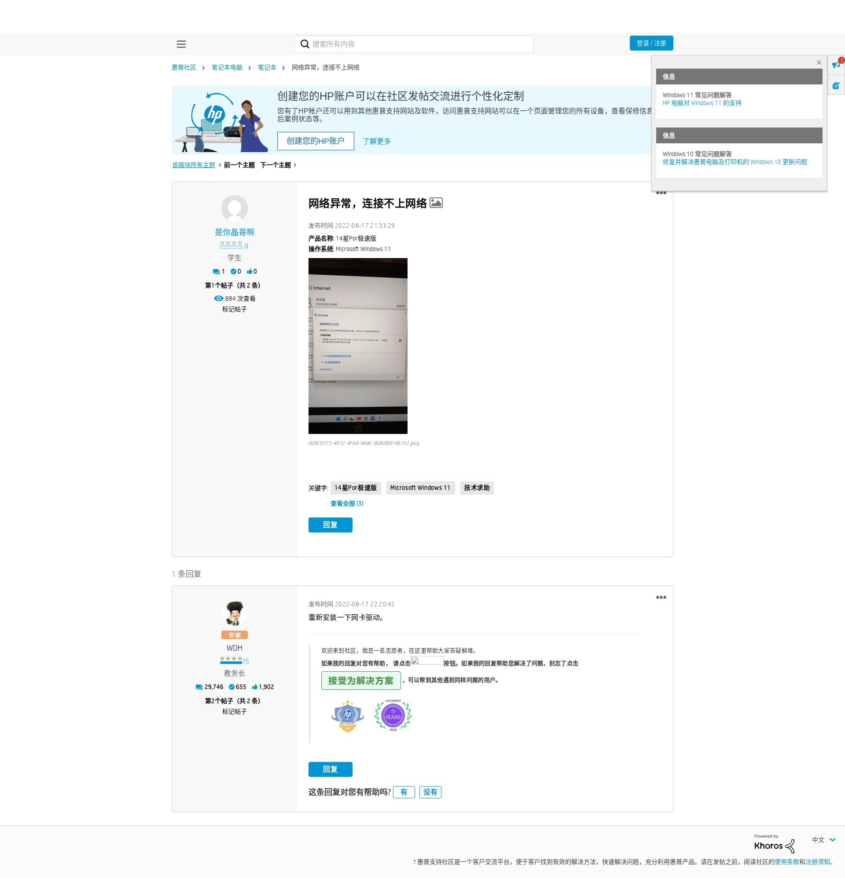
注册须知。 (820, 862)
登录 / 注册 (651, 43)
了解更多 (377, 141)
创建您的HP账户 (316, 141)
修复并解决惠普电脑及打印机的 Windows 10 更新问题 (735, 162)
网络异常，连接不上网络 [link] (326, 67)
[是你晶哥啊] (234, 208)
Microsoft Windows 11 (420, 488)
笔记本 (267, 67)
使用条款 (787, 862)
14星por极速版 (355, 488)
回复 (330, 524)
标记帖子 (234, 309)
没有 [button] (430, 792)
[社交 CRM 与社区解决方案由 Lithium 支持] (774, 843)
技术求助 (477, 488)
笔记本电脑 (227, 67)
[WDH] (234, 612)
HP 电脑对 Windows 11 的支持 (702, 103)
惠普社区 (184, 67)
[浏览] (179, 44)
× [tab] (819, 62)
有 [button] (404, 792)
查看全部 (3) (347, 503)
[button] (661, 193)
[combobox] (413, 44)
